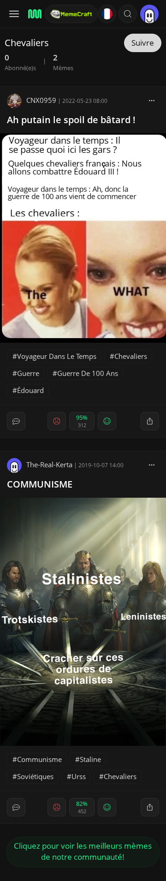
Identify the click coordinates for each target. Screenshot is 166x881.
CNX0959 (41, 100)
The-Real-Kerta (49, 464)
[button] (128, 14)
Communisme (39, 759)
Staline (90, 759)
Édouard (30, 390)
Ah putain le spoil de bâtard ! (71, 119)
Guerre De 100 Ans (87, 373)
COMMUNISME (39, 484)
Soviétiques (35, 776)
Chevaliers (130, 356)
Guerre (28, 373)
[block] (151, 100)
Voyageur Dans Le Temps (56, 356)
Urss (78, 776)
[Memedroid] (33, 13)
